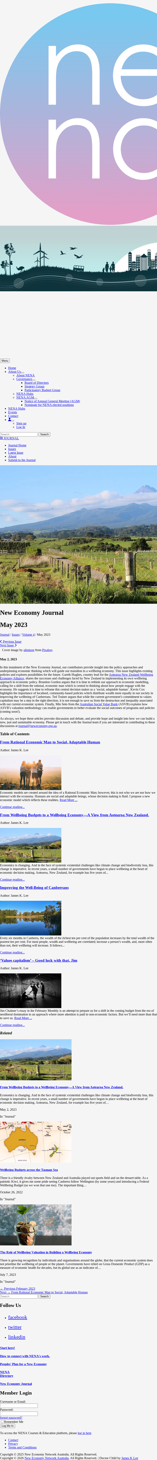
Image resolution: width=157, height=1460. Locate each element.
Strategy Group (34, 386)
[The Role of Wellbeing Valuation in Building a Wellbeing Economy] (36, 1244)
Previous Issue (11, 641)
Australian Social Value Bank (99, 704)
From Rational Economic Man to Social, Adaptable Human (50, 742)
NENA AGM (25, 397)
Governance (24, 379)
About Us (14, 371)
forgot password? (11, 1417)
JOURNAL (11, 438)
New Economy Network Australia (47, 1458)
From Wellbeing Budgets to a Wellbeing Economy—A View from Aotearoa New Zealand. (74, 815)
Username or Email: (13, 1401)
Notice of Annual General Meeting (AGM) (52, 401)
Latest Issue (15, 452)
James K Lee (129, 1458)
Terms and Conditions (22, 1447)
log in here (84, 1433)
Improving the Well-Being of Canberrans (34, 887)
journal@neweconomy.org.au (37, 726)
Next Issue (7, 645)
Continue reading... (12, 807)
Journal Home (17, 445)
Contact (13, 416)
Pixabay (47, 650)
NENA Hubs (24, 394)
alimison (29, 650)
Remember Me (13, 1421)
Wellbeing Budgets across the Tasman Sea (29, 1170)
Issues (12, 449)
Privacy (13, 1443)
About (12, 456)
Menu (5, 360)
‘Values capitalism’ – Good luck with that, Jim (38, 960)
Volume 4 (28, 634)
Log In (20, 427)
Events (12, 412)
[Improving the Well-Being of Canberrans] (30, 934)
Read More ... (68, 800)
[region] (78, 292)
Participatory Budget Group (42, 390)
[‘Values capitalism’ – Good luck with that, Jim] (30, 1007)
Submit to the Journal (22, 460)
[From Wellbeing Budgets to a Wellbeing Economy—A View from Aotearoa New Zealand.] (30, 861)
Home (12, 368)
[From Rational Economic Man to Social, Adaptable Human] (30, 789)
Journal (4, 634)
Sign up (21, 423)
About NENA (25, 375)
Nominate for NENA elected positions (49, 405)
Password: (6, 1409)
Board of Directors (37, 382)
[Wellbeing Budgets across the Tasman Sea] (36, 1161)
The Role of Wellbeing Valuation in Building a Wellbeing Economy (46, 1252)
